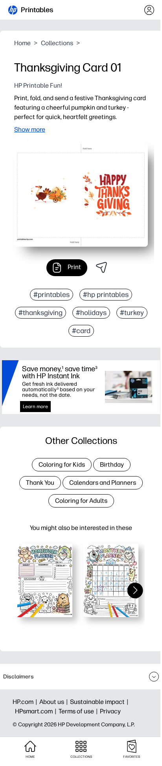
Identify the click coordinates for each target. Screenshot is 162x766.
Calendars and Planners (102, 482)
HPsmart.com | (37, 711)
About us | (54, 702)
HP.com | (26, 702)
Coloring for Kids (62, 464)
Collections (57, 43)
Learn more (35, 406)
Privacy (110, 711)
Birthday (112, 464)
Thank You (40, 482)
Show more (29, 129)
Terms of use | (79, 711)
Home (22, 43)
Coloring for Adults (81, 500)
